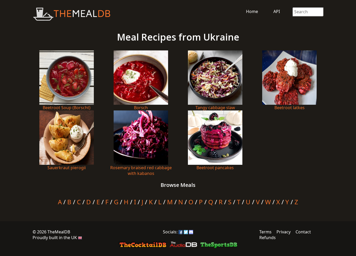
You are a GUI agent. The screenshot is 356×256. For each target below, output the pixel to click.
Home (252, 11)
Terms (265, 232)
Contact (303, 232)
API (276, 11)
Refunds (267, 237)
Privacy (284, 232)
